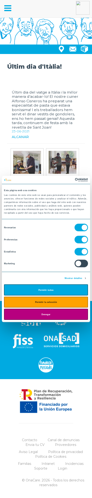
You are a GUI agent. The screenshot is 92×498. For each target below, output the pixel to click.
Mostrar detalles (73, 278)
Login (62, 468)
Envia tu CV (35, 445)
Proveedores (65, 445)
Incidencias (74, 464)
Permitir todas (46, 290)
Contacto (29, 440)
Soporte (40, 468)
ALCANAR (20, 137)
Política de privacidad (65, 452)
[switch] (81, 239)
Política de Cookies (50, 456)
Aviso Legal (28, 452)
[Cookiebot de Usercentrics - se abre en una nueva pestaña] (67, 180)
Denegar (46, 314)
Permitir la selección (46, 302)
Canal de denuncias (63, 440)
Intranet (48, 464)
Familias (24, 464)
